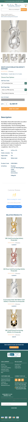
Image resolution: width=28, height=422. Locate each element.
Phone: (16, 384)
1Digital (17, 420)
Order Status (17, 366)
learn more (13, 347)
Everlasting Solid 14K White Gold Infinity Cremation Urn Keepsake (14, 300)
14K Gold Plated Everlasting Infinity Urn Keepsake (14, 331)
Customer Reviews (5, 370)
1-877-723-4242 (22, 384)
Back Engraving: (5, 87)
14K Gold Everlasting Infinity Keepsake (14, 239)
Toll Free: (17, 386)
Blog (2, 372)
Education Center (5, 369)
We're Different (4, 383)
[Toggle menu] (2, 5)
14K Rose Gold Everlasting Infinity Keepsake (14, 270)
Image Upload (18, 367)
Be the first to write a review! (14, 206)
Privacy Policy (4, 366)
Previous (1, 58)
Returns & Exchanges (5, 380)
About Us (3, 364)
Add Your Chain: (5, 80)
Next (26, 58)
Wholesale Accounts (5, 385)
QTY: (2, 104)
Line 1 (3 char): (5, 97)
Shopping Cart (18, 364)
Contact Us (3, 382)
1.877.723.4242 (20, 1)
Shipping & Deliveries (5, 379)
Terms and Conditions (6, 367)
